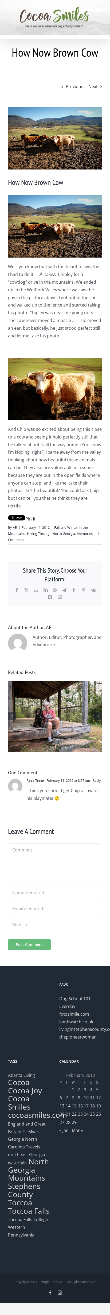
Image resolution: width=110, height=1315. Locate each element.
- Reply (95, 780)
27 (62, 1122)
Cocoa (19, 1082)
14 (68, 1106)
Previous (74, 86)
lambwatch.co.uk (76, 1022)
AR (15, 527)
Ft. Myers (31, 1132)
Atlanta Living (21, 1075)
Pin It (30, 519)
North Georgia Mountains (28, 1169)
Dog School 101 (75, 999)
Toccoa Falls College (28, 1219)
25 (92, 1114)
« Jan (64, 1130)
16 (80, 1106)
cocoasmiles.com (37, 1115)
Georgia (16, 1139)
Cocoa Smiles (19, 1102)
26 (98, 1114)
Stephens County (24, 1190)
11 (92, 1098)
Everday (67, 1006)
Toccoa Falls (28, 1211)
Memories (85, 533)
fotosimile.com (74, 1014)
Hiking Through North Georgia (51, 533)
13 (62, 1106)
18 (92, 1106)
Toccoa (20, 1202)
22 (74, 1114)
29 (74, 1122)
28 (68, 1122)
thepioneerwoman (78, 1037)
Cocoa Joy (25, 1090)
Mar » (77, 1130)
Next (93, 86)
